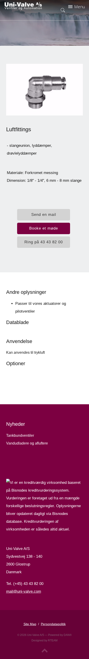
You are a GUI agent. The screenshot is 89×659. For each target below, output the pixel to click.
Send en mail (43, 214)
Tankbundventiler (20, 435)
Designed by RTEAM (44, 640)
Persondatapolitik (53, 624)
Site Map (30, 624)
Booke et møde (43, 228)
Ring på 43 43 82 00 (43, 242)
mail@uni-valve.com (23, 591)
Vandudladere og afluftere (27, 443)
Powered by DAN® (60, 635)
